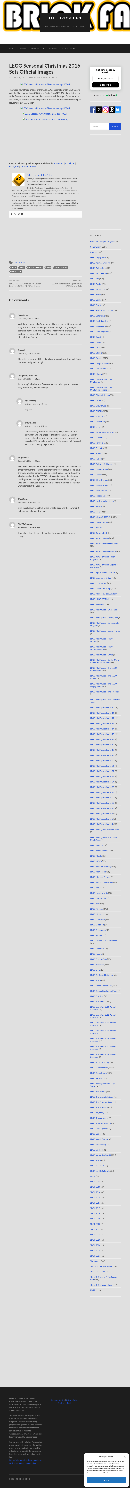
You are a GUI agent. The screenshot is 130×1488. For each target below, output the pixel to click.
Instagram (14, 166)
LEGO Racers (96, 954)
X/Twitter (70, 163)
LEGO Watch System (99, 1139)
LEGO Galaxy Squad (99, 469)
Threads (24, 166)
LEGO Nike (95, 903)
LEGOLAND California (100, 1171)
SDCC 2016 (95, 1203)
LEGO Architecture (98, 273)
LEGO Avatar (96, 284)
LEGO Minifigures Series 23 (102, 776)
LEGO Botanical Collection (101, 310)
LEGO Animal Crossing (100, 262)
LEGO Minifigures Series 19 (102, 755)
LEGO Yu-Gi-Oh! (97, 1165)
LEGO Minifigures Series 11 (102, 713)
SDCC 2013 (95, 1187)
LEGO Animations (98, 268)
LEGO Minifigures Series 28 (102, 803)
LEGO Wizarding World (100, 1155)
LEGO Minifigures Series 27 (102, 797)
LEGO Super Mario (98, 1073)
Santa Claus (16, 272)
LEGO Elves (95, 427)
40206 (22, 268)
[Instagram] (19, 214)
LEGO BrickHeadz (98, 326)
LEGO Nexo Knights (99, 893)
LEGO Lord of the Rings (100, 588)
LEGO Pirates (96, 935)
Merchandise (68, 49)
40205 (13, 268)
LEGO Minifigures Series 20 (102, 760)
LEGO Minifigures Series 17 (102, 744)
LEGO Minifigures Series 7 (101, 813)
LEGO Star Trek (97, 996)
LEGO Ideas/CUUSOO (100, 517)
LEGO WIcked (96, 1150)
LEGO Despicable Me (99, 363)
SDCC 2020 (95, 1224)
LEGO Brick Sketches (99, 321)
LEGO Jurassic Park (98, 533)
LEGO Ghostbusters (99, 480)
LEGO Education (97, 421)
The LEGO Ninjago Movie (101, 1285)
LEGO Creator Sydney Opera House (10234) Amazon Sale (67, 283)
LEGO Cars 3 (95, 337)
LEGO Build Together (99, 331)
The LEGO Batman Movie (101, 1266)
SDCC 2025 (95, 1250)
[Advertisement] (45, 141)
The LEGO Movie (97, 1271)
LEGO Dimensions (98, 368)
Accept (106, 1480)
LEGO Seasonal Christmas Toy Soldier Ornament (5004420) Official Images (25, 283)
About (23, 49)
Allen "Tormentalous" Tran (43, 78)
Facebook (59, 163)
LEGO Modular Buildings (101, 866)
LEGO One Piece (97, 919)
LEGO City (95, 347)
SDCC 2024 (95, 1245)
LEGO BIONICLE (97, 289)
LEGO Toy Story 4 (97, 1112)
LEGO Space (95, 980)
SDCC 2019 (95, 1218)
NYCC (93, 1176)
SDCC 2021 (95, 1229)
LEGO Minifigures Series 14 (102, 728)
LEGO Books (95, 300)
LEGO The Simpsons (99, 1107)
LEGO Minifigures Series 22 (102, 771)
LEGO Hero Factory (98, 490)
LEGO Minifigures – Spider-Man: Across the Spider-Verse (104, 661)
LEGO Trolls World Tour (100, 1123)
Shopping (94, 1261)
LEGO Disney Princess (100, 395)
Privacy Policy (72, 1400)
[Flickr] (22, 214)
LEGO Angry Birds (98, 257)
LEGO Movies (96, 887)
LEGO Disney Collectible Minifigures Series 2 (101, 388)
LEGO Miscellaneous (99, 850)
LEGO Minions (96, 845)
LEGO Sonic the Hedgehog (101, 975)
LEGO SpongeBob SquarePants (103, 991)
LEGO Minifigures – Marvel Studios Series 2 (102, 648)
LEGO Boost (95, 305)
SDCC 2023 (95, 1240)
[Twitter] (15, 214)
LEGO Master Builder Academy (103, 593)
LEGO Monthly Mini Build (101, 882)
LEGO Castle (95, 342)
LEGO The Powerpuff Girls (101, 1102)
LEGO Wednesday (98, 1144)
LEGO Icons (95, 511)
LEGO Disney (96, 374)
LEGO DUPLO (96, 411)
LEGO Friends (96, 453)
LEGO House (96, 506)
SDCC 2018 (95, 1213)
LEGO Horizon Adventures (102, 501)
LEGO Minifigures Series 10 (102, 707)
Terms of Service (58, 1400)
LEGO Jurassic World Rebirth (103, 551)
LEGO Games (96, 474)
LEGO (49, 268)
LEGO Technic (96, 1078)
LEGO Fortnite (96, 448)
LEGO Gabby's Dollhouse (101, 464)
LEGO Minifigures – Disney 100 (104, 617)
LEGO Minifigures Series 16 (102, 739)
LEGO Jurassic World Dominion (104, 543)
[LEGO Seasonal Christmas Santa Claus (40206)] (45, 113)
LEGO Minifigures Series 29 (102, 808)
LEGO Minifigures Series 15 (102, 734)
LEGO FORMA (96, 437)
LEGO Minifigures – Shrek (101, 654)
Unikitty (93, 1290)
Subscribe (105, 85)
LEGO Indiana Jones (99, 522)
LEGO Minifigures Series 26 (102, 792)
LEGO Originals (97, 924)
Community (95, 247)
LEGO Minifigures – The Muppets (104, 691)
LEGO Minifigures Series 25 (102, 787)
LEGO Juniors (96, 527)
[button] (125, 1456)
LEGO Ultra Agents (98, 1128)
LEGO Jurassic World (99, 538)
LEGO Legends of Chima (100, 578)
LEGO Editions (96, 416)
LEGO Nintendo (97, 914)
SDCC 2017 (95, 1208)
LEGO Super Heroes (99, 1067)
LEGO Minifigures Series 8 (101, 819)
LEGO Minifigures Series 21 (102, 766)
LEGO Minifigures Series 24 (102, 781)
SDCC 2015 (95, 1197)
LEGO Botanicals (97, 315)
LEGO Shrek (95, 970)
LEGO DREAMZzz (98, 405)
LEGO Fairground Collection (102, 432)
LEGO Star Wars (97, 1001)
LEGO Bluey (95, 294)
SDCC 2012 (95, 1181)
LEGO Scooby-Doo (98, 959)
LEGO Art (94, 278)
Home (12, 49)
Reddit (33, 166)
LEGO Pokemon (97, 948)
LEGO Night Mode (98, 898)
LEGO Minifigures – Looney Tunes (105, 631)
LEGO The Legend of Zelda (101, 1097)
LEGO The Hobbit (98, 1091)
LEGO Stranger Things (100, 1062)
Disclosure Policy (65, 1403)
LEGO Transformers (99, 1118)
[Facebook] (12, 214)
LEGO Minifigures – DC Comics (104, 609)
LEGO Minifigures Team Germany (104, 829)
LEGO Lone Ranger (98, 583)
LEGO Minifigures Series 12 (102, 718)
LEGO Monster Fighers (100, 877)
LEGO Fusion (96, 458)
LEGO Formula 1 (97, 442)
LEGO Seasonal (20, 262)
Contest (93, 252)
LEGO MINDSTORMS (99, 599)
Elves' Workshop (35, 268)
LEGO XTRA (95, 1160)
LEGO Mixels (96, 856)
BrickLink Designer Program (102, 241)
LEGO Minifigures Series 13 (102, 723)
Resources (36, 49)
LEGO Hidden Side (98, 495)
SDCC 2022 (95, 1234)
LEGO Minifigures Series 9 (101, 824)
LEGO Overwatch (98, 930)
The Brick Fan (65, 18)
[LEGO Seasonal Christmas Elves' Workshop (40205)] (45, 84)
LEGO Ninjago (96, 909)
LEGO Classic (96, 352)
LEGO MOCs (96, 861)
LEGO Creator (96, 358)
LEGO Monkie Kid (98, 871)
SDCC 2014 (95, 1192)
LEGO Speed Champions (101, 985)
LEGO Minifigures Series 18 (102, 750)
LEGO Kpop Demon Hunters (102, 572)
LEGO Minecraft (97, 604)
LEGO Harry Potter (98, 485)
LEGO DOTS (95, 400)
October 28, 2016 (17, 78)
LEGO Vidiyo (96, 1134)
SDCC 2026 (95, 1256)
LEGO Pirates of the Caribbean (103, 940)
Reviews (53, 49)
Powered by (99, 95)
